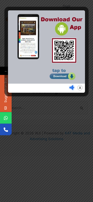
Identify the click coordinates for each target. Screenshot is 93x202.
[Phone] (6, 129)
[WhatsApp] (6, 118)
